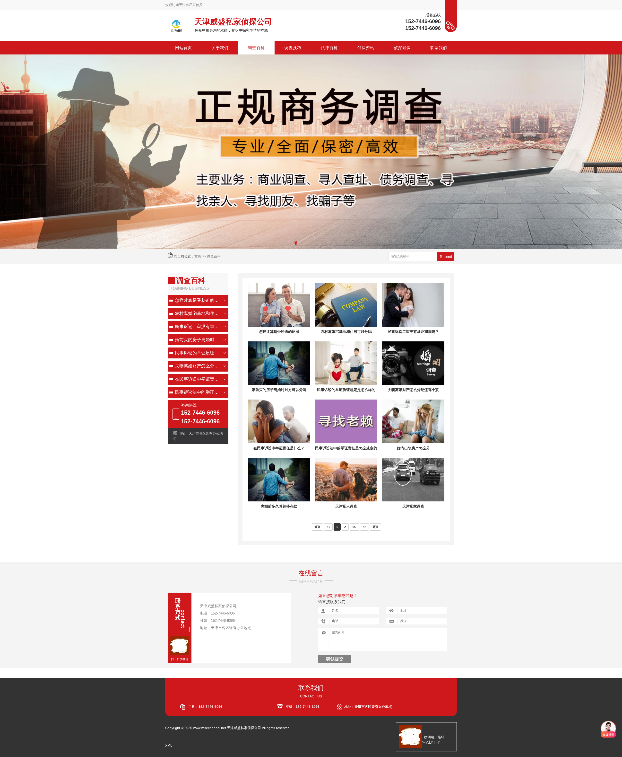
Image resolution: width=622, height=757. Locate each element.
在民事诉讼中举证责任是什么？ (197, 379)
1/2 (354, 527)
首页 (197, 256)
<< (328, 527)
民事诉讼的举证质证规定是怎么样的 (197, 352)
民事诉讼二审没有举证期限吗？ (197, 326)
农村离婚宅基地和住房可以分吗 (197, 313)
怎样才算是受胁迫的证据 (197, 300)
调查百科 (214, 256)
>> (364, 527)
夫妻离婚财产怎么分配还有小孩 (197, 366)
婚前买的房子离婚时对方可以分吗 (197, 339)
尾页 (375, 527)
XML (168, 745)
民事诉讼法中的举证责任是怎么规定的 (197, 392)
